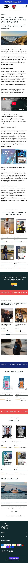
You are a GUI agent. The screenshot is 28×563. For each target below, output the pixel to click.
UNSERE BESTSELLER (14, 356)
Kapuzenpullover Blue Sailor (6, 262)
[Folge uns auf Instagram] (7, 551)
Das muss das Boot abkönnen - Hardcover (20, 236)
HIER (21, 167)
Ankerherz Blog (10, 73)
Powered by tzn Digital (18, 560)
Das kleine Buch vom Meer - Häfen (6, 469)
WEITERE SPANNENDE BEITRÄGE (14, 516)
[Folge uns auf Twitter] (5, 551)
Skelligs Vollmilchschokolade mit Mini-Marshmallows (6, 393)
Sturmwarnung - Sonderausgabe (17, 442)
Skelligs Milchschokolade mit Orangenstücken (21, 393)
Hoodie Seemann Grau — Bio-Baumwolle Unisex (7, 236)
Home (2, 11)
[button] (12, 404)
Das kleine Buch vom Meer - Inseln (20, 263)
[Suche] (20, 6)
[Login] (23, 6)
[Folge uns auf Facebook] (2, 551)
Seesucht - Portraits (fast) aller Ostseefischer (7, 442)
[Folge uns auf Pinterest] (10, 551)
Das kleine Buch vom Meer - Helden (20, 469)
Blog (6, 11)
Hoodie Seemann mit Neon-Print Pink (20, 325)
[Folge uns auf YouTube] (12, 551)
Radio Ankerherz (22, 73)
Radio (7, 6)
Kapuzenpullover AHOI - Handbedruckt (6, 325)
